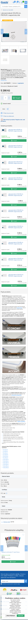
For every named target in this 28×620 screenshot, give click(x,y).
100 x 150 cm (6, 459)
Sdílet (3, 109)
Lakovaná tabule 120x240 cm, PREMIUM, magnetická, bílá (16, 275)
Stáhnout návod (6, 521)
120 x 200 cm (6, 465)
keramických (19, 307)
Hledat (25, 6)
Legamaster (20, 83)
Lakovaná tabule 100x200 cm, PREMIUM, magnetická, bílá (16, 210)
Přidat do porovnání (8, 113)
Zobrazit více (4, 80)
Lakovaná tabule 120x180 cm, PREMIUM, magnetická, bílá (15, 243)
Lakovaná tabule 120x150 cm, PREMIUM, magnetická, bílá (15, 227)
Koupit (18, 98)
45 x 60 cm (5, 451)
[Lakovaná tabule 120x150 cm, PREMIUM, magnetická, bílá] (14, 31)
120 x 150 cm (6, 461)
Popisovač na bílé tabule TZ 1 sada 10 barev (10, 552)
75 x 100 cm (5, 454)
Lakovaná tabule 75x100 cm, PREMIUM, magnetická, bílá (15, 146)
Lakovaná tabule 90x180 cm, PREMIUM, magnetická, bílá (15, 178)
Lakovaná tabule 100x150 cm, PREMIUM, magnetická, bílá (15, 194)
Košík (22, 2)
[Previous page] (2, 31)
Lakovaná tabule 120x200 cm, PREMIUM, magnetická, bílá (16, 259)
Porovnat (14, 2)
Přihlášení (19, 2)
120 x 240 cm (6, 467)
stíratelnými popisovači (16, 395)
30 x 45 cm (5, 449)
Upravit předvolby (10, 615)
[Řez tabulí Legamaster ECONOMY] (14, 323)
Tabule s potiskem (21, 421)
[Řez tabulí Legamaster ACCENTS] (14, 366)
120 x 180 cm (6, 464)
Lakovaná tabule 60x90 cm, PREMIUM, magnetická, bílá (15, 130)
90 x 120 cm (5, 456)
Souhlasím (20, 615)
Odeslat (25, 581)
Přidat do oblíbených (8, 116)
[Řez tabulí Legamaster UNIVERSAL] (14, 338)
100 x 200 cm (6, 462)
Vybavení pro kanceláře (8, 10)
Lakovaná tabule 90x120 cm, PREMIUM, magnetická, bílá (15, 162)
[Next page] (26, 31)
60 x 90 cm (5, 452)
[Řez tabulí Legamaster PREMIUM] (14, 352)
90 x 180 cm (5, 457)
